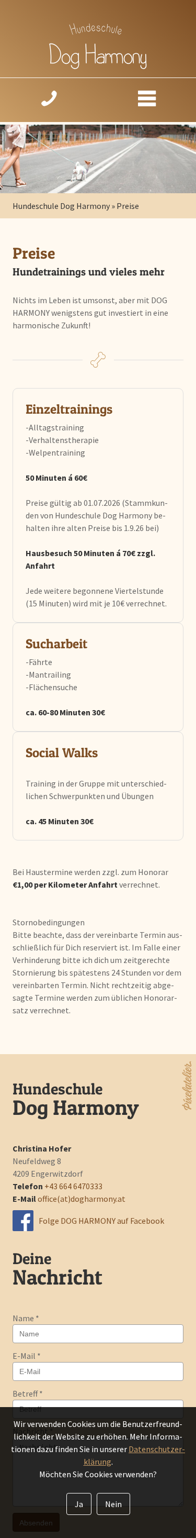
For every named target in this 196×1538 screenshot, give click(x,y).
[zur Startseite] (98, 66)
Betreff (28, 1393)
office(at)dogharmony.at (81, 1198)
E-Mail (27, 1356)
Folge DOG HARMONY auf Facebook (101, 1220)
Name (26, 1318)
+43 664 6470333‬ (73, 1186)
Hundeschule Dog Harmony (61, 206)
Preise (128, 206)
